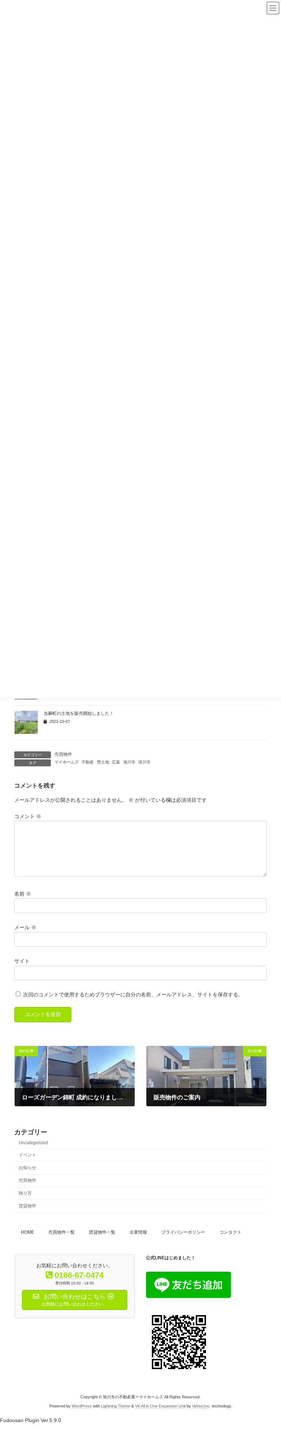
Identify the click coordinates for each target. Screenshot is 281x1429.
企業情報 (138, 1232)
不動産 (88, 762)
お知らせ (27, 1167)
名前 (22, 894)
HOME (27, 1232)
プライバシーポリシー (183, 1232)
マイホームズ (67, 762)
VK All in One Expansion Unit (160, 1406)
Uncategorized (33, 1142)
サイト (22, 961)
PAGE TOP (267, 1378)
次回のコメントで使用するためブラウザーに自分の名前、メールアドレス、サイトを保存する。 (133, 994)
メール (25, 927)
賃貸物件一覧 (102, 1232)
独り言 (25, 1193)
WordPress (82, 1406)
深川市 (144, 762)
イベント (27, 1154)
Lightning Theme (115, 1406)
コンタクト (230, 1232)
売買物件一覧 (61, 1232)
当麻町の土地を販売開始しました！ (79, 713)
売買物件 (63, 754)
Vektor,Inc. (201, 1406)
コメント (27, 816)
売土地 (103, 762)
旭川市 (129, 762)
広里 (116, 762)
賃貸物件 (27, 1205)
